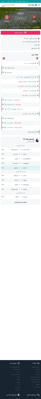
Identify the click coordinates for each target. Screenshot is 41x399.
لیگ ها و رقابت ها (15, 374)
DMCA (37, 384)
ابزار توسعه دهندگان (34, 377)
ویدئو (18, 377)
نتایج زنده (17, 382)
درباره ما (37, 374)
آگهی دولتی (36, 387)
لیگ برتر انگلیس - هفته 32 (30, 38)
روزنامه (18, 379)
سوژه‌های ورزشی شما (15, 367)
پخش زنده (17, 389)
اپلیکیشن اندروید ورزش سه (8, 5)
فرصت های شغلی (35, 379)
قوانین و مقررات (35, 382)
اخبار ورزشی (17, 369)
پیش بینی (17, 387)
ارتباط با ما (37, 369)
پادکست (18, 372)
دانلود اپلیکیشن (35, 367)
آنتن (19, 384)
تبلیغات (37, 372)
